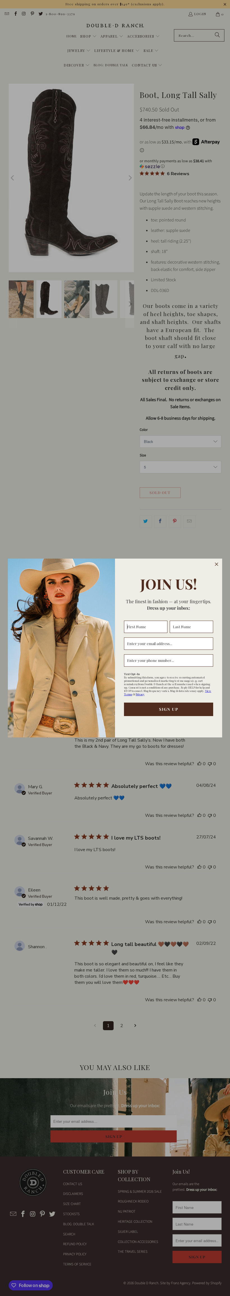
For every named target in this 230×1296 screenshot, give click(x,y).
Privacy (140, 694)
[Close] (216, 564)
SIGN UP (168, 709)
